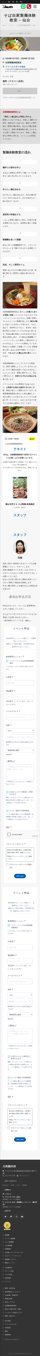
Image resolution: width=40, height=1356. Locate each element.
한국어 (24, 1185)
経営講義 (8, 1278)
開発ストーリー (10, 1263)
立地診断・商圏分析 (11, 1295)
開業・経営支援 (10, 1288)
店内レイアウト (10, 1302)
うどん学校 (8, 1275)
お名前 (9, 677)
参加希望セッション (15, 656)
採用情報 (8, 1328)
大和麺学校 (8, 1268)
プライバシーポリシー (15, 844)
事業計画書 (8, 1299)
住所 (8, 725)
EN (9, 2)
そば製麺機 (8, 1245)
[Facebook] (11, 1216)
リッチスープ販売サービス (13, 1312)
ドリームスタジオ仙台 (15, 66)
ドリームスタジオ (10, 1324)
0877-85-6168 (10, 1176)
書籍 (6, 1331)
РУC (18, 1185)
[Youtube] (22, 1216)
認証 (8, 827)
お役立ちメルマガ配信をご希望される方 (21, 793)
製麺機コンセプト (10, 1259)
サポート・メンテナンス (13, 1256)
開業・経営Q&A (10, 1316)
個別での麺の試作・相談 (13, 1309)
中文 (12, 1185)
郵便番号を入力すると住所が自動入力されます (19, 743)
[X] (5, 1216)
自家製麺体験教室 (10, 1306)
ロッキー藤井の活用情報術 (19, 810)
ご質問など (10, 761)
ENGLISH (6, 1185)
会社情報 (8, 1321)
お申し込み (20, 876)
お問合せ (8, 1194)
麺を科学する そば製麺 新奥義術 (20, 504)
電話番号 (10, 691)
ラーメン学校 (9, 1271)
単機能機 (8, 1249)
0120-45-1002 (10, 1197)
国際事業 (8, 1335)
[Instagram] (16, 1216)
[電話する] (29, 6)
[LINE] (23, 6)
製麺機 (7, 1235)
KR (17, 2)
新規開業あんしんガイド (13, 1292)
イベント (8, 1281)
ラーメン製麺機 (10, 1239)
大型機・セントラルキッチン (14, 1252)
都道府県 (9, 754)
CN (13, 2)
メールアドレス (13, 711)
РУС (21, 2)
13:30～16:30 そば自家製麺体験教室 (22, 662)
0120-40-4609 (10, 1202)
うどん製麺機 (9, 1242)
